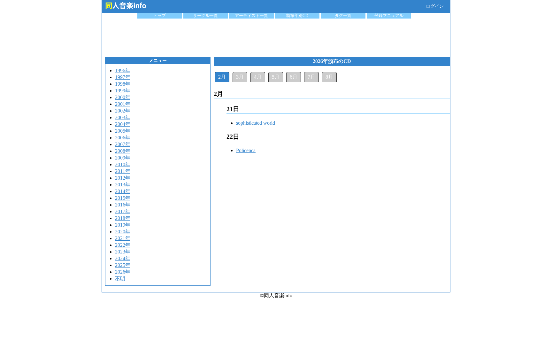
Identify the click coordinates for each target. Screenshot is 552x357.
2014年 (122, 191)
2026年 (122, 272)
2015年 (122, 198)
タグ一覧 (343, 15)
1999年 (122, 90)
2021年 (122, 238)
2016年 (122, 204)
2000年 (122, 97)
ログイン (435, 6)
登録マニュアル (388, 15)
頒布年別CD (297, 15)
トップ (159, 15)
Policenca (246, 150)
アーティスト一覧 (251, 15)
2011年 (122, 171)
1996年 (122, 70)
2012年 (122, 178)
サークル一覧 (205, 15)
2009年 (122, 157)
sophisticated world (255, 123)
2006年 (122, 137)
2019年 (122, 225)
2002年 (122, 110)
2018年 (122, 218)
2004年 (122, 124)
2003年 (122, 117)
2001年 (122, 104)
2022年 (122, 245)
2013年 (122, 184)
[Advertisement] (276, 36)
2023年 (122, 251)
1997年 (122, 77)
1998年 (122, 84)
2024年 (122, 258)
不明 (120, 278)
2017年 (122, 211)
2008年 (122, 151)
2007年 (122, 144)
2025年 (122, 265)
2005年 (122, 131)
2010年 (122, 164)
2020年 (122, 231)
